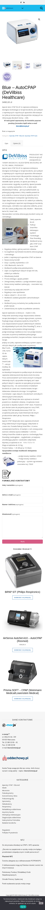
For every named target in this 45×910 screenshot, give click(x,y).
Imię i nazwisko (12, 485)
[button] (39, 19)
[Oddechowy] (8, 8)
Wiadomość (11, 514)
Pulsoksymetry (7, 793)
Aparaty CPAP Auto (31, 136)
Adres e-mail (11, 495)
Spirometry (6, 801)
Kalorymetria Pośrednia (11, 820)
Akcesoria (5, 790)
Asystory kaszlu (8, 812)
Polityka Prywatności (10, 832)
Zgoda (23, 907)
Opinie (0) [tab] (16, 143)
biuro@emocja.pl (22, 126)
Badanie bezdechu (9, 823)
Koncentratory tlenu (9, 796)
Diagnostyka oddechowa (11, 817)
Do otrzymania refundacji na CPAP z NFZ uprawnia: (20, 845)
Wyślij (22, 541)
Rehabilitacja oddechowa (11, 809)
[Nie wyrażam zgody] (41, 903)
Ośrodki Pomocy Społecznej (12, 879)
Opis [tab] (6, 143)
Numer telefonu (12, 504)
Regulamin (6, 830)
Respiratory (6, 806)
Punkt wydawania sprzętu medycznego (16, 884)
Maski (4, 788)
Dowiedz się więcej (22, 597)
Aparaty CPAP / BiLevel (16, 136)
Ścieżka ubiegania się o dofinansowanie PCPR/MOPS (21, 861)
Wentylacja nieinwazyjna (11, 815)
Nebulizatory (7, 804)
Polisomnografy (8, 798)
